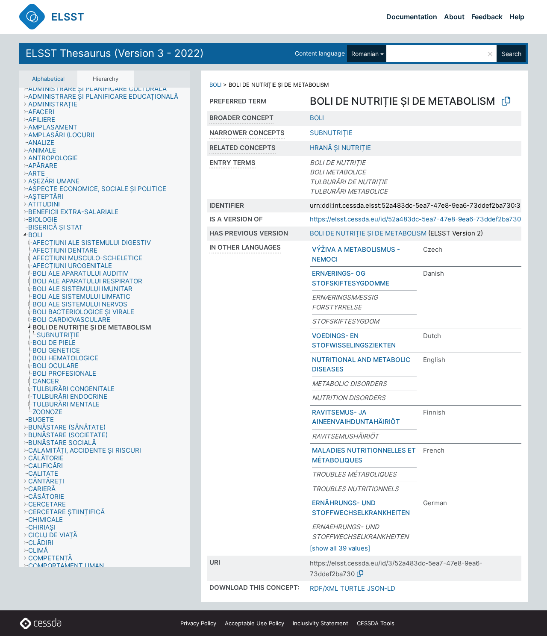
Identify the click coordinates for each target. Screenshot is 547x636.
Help (516, 16)
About (454, 16)
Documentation (411, 16)
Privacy (198, 623)
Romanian (365, 53)
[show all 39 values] (340, 548)
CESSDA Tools (375, 623)
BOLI (215, 84)
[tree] (104, 327)
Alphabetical (48, 78)
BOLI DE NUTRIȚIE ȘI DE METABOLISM (368, 233)
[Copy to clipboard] (506, 101)
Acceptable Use (254, 623)
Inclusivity (320, 623)
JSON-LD (381, 588)
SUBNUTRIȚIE (331, 133)
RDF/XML (324, 588)
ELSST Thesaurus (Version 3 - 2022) (115, 53)
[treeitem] (101, 89)
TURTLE (352, 588)
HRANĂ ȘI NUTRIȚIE (340, 148)
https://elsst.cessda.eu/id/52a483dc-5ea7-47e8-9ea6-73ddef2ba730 (415, 219)
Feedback (487, 16)
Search (511, 53)
